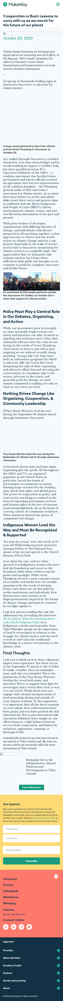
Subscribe (31, 860)
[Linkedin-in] (13, 927)
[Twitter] (29, 927)
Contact (8, 909)
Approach (8, 941)
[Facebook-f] (6, 927)
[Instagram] (21, 927)
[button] (58, 4)
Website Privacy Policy (44, 818)
